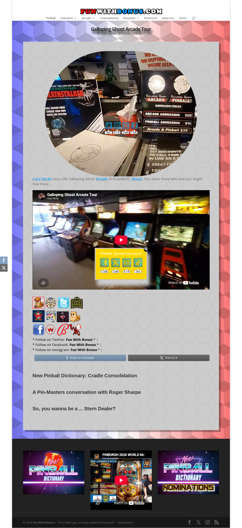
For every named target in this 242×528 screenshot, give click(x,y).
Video (112, 33)
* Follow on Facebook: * (66, 344)
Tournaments (109, 18)
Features (66, 18)
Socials (86, 18)
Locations (138, 33)
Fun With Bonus (43, 522)
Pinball (51, 18)
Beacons (168, 18)
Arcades (123, 33)
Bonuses (130, 18)
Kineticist (150, 18)
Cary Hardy (42, 179)
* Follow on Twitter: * (64, 339)
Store (183, 18)
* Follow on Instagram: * (66, 349)
